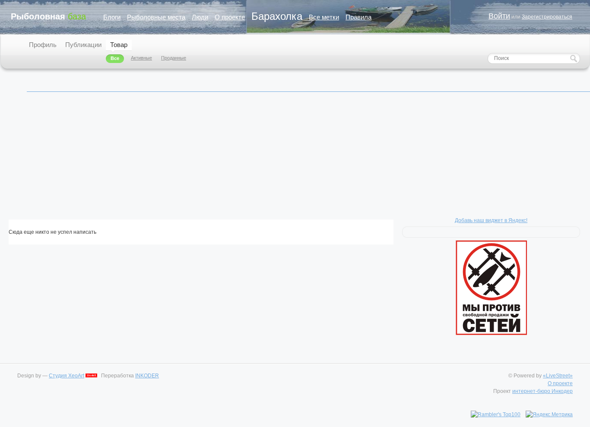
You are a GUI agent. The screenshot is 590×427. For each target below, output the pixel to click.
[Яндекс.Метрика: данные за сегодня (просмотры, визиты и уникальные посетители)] (549, 414)
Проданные (173, 57)
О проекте (230, 17)
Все (115, 58)
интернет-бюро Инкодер (542, 391)
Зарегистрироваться (547, 17)
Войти (499, 16)
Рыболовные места (156, 17)
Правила (358, 17)
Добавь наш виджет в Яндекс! (491, 220)
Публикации (83, 44)
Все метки (324, 17)
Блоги (112, 17)
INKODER (147, 376)
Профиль (43, 44)
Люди (200, 17)
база (48, 16)
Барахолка (276, 16)
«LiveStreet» (558, 376)
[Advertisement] (268, 159)
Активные (141, 57)
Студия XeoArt (66, 376)
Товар (118, 44)
